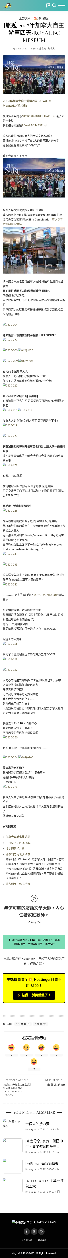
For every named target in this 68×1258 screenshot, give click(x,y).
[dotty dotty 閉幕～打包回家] (13, 1185)
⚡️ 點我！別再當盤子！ (34, 995)
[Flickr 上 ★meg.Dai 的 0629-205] (10, 350)
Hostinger (28, 958)
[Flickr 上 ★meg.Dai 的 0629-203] (34, 249)
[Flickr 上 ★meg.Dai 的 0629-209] (10, 361)
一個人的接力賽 (37, 1124)
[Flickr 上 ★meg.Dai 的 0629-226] (10, 465)
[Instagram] (34, 1231)
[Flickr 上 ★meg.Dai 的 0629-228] (10, 510)
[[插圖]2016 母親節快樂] (13, 1166)
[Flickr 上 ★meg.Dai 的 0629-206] (25, 350)
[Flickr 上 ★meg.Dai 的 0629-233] (10, 554)
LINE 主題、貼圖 (39, 939)
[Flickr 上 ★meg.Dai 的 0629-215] (25, 410)
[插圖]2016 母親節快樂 (42, 1164)
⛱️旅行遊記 (41, 18)
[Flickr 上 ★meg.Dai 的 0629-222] (10, 340)
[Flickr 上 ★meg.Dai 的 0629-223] (10, 385)
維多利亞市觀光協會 (18, 884)
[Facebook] (27, 1231)
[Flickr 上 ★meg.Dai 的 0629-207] (25, 361)
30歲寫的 (41, 48)
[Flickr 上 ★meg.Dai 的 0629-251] (10, 644)
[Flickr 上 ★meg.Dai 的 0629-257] (10, 669)
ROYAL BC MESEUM (34, 125)
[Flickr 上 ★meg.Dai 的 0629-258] (10, 659)
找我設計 (50, 943)
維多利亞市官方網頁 (18, 854)
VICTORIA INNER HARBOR (39, 116)
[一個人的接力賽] (13, 1126)
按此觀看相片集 (15, 848)
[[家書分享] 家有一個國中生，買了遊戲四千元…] (13, 1145)
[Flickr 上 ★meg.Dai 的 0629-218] (10, 425)
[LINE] (41, 1231)
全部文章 (25, 18)
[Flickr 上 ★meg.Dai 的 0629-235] (10, 564)
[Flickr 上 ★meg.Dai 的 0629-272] (10, 786)
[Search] (54, 5)
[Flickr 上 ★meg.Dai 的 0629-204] (10, 324)
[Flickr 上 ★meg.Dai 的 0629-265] (10, 737)
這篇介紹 (36, 963)
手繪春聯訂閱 (35, 943)
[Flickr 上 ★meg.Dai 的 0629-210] (10, 410)
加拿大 (51, 48)
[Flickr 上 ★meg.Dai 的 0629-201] (34, 177)
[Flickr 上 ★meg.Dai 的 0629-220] (10, 436)
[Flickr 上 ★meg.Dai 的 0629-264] (10, 757)
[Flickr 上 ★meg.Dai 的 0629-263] (25, 757)
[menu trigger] (61, 5)
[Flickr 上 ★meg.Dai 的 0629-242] (10, 584)
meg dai (33, 1129)
